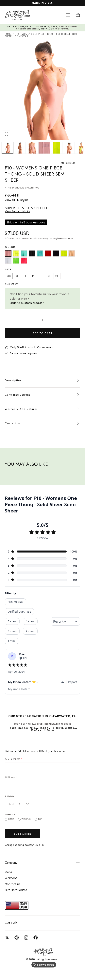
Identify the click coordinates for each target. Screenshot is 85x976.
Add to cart (43, 333)
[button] (68, 15)
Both (40, 819)
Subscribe (22, 834)
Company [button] (11, 862)
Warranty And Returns (21, 409)
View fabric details (17, 211)
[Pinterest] (16, 937)
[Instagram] (26, 937)
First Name (10, 777)
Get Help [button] (11, 923)
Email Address (13, 759)
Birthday (9, 796)
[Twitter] (7, 937)
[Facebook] (35, 937)
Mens (11, 819)
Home (8, 34)
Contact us (13, 423)
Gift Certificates (16, 890)
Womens (26, 819)
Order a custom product (27, 303)
